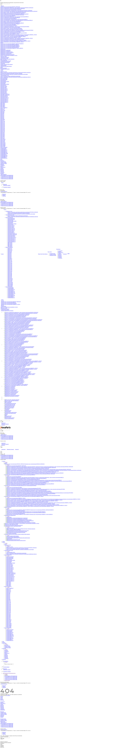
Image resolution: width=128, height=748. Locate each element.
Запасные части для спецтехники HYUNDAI (14, 487)
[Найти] (1, 4)
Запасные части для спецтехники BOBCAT (13, 476)
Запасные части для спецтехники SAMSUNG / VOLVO (15, 498)
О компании (2, 701)
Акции (1, 697)
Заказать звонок (7, 680)
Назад (6, 462)
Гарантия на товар (3, 714)
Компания (6, 650)
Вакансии (2, 705)
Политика (2, 716)
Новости (1, 702)
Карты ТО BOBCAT (9, 588)
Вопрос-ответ (2, 721)
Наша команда (2, 703)
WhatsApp (4, 687)
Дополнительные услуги (10, 552)
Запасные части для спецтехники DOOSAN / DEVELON (16, 465)
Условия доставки (3, 713)
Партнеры (2, 707)
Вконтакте (4, 194)
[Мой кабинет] (0, 442)
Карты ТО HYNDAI (9, 629)
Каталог (1, 696)
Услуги (5, 544)
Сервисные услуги (9, 546)
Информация (2, 709)
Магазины (2, 711)
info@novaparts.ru (4, 174)
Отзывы (1, 704)
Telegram (3, 686)
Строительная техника (10, 527)
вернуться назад (3, 695)
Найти (2, 738)
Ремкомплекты (8, 517)
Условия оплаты (3, 712)
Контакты (2, 706)
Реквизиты (2, 715)
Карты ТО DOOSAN (10, 556)
